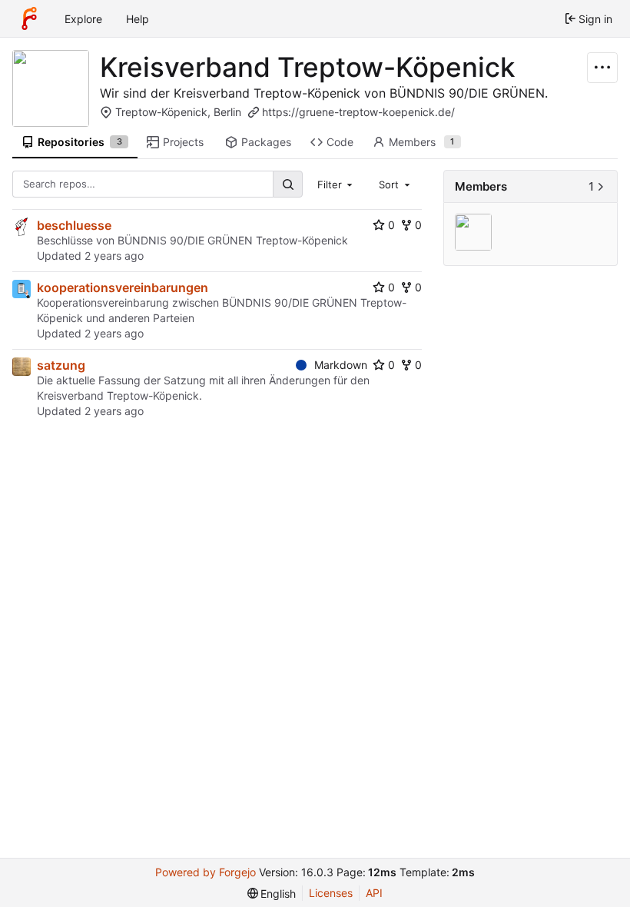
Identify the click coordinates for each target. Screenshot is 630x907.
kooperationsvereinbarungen (122, 287)
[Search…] (287, 184)
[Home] (29, 18)
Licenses (331, 892)
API (374, 892)
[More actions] (602, 67)
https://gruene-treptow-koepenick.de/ (358, 111)
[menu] (272, 893)
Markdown (340, 364)
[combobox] (336, 184)
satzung (61, 365)
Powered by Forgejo (205, 872)
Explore (83, 18)
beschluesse (74, 225)
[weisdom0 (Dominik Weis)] (475, 233)
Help (137, 18)
